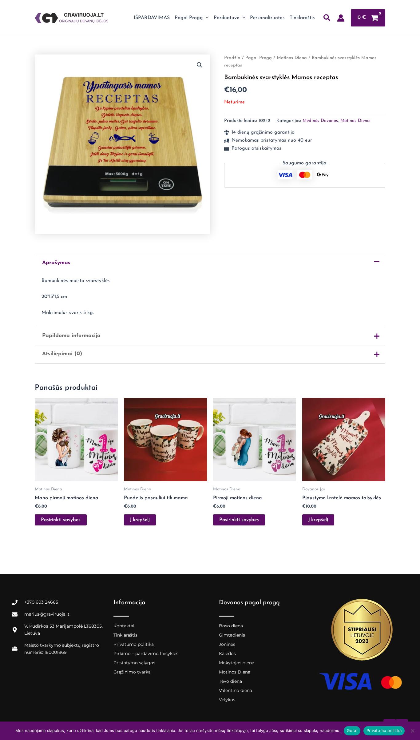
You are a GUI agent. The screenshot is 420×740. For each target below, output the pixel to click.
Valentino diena (235, 690)
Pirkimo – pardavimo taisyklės (145, 653)
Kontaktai (123, 626)
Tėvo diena (230, 681)
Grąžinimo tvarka (132, 672)
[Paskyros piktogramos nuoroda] (341, 18)
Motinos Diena (292, 58)
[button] (206, 17)
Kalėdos (227, 653)
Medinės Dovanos (320, 121)
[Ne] (412, 731)
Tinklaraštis (125, 635)
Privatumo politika (133, 644)
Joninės (227, 644)
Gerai (352, 730)
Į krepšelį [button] (140, 519)
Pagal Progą (258, 58)
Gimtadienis (232, 635)
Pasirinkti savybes (61, 519)
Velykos (227, 699)
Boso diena (231, 626)
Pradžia (232, 58)
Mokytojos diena (236, 663)
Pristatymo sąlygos (134, 663)
